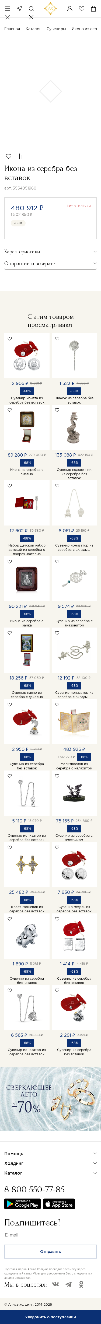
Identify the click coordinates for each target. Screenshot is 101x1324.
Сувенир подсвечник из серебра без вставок (74, 474)
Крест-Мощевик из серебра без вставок (26, 909)
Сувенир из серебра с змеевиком (74, 838)
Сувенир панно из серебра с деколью (27, 695)
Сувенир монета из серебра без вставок (26, 400)
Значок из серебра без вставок (74, 400)
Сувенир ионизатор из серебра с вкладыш (74, 547)
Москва (19, 8)
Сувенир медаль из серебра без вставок (74, 909)
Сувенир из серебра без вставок (27, 766)
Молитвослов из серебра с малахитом (74, 766)
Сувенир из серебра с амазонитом (74, 623)
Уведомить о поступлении (50, 1317)
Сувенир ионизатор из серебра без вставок (27, 838)
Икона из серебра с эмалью (26, 472)
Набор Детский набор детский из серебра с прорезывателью (27, 550)
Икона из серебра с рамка (26, 623)
